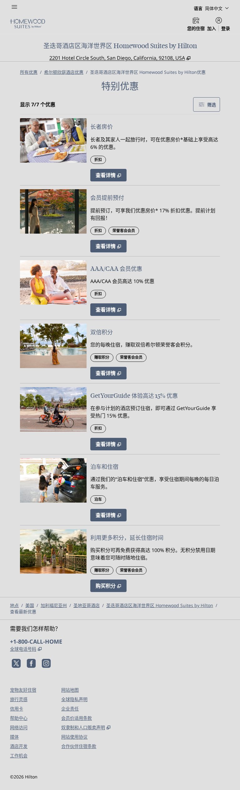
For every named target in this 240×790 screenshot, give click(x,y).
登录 (225, 28)
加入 (211, 28)
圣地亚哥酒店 (86, 605)
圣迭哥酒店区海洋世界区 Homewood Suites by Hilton (159, 605)
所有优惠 (29, 72)
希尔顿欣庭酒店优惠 (63, 72)
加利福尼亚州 (54, 605)
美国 (29, 605)
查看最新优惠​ (23, 612)
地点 (14, 605)
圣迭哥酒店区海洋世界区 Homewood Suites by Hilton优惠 (148, 72)
